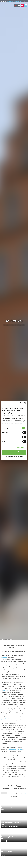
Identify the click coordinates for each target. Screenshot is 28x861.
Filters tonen (3, 793)
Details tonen (20, 447)
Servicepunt (4, 840)
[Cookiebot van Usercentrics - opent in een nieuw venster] (20, 403)
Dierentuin (3, 855)
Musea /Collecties (4, 812)
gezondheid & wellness (8, 719)
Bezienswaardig (11, 812)
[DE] (15, 5)
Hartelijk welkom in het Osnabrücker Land (14, 1)
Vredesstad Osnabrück (15, 750)
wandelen (5, 690)
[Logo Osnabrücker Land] (5, 5)
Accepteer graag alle (14, 451)
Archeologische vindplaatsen (13, 826)
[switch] (24, 432)
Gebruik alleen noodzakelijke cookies (14, 456)
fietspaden (4, 657)
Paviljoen (9, 840)
